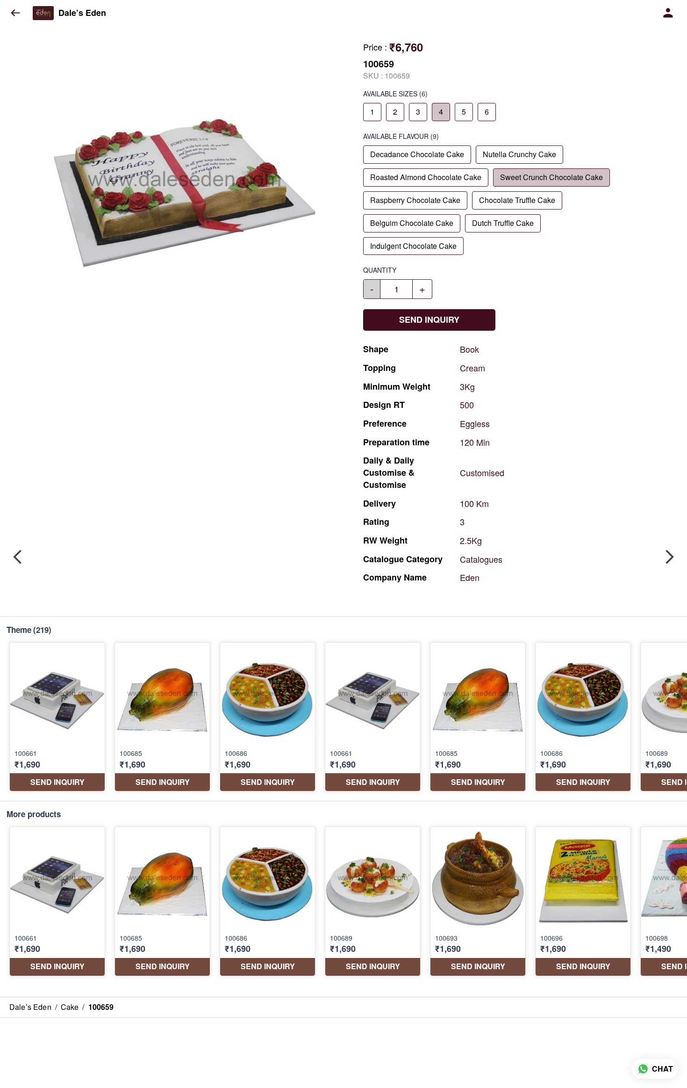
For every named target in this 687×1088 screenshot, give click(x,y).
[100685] (162, 717)
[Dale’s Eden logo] (43, 13)
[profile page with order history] (668, 13)
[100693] (477, 901)
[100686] (267, 717)
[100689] (372, 901)
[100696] (583, 901)
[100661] (57, 717)
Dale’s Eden (82, 13)
